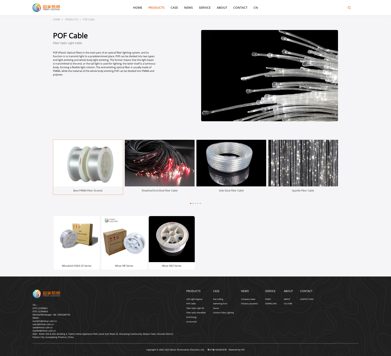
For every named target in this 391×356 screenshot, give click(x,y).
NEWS (188, 8)
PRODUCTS (156, 8)
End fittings (191, 317)
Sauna (216, 308)
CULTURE (288, 303)
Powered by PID (237, 349)
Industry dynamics (249, 303)
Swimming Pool (220, 303)
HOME (137, 8)
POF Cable (89, 19)
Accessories (191, 321)
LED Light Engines (194, 299)
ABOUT (222, 8)
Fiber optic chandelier (196, 312)
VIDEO (268, 299)
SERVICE (205, 8)
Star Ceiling (218, 299)
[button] (190, 203)
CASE (174, 8)
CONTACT (240, 8)
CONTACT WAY (307, 299)
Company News (248, 299)
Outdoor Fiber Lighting (223, 312)
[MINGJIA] (46, 8)
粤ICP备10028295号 (216, 349)
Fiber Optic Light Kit (195, 308)
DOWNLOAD (271, 303)
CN (256, 8)
